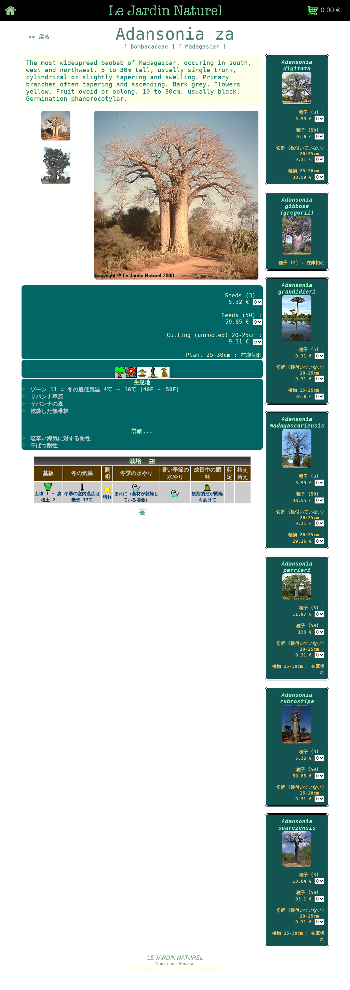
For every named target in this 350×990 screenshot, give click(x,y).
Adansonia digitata (297, 65)
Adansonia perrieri (297, 566)
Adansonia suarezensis (297, 824)
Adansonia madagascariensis (297, 422)
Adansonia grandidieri (297, 288)
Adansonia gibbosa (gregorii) (297, 206)
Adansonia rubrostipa (297, 698)
